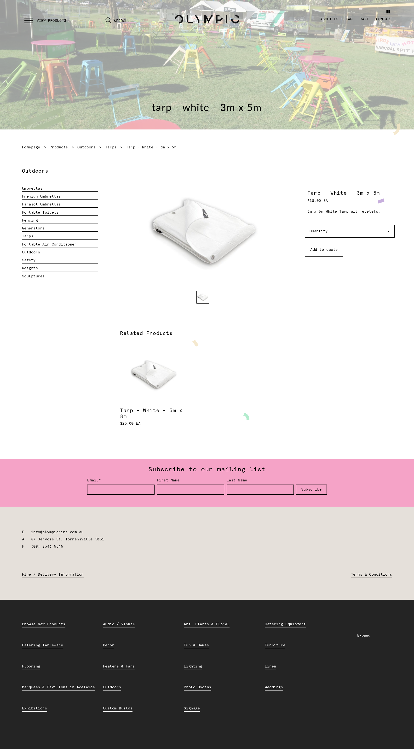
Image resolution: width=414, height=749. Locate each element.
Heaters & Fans (119, 666)
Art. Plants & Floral (207, 624)
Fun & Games (196, 645)
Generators (33, 228)
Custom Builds (118, 708)
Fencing (30, 220)
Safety (29, 260)
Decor (109, 645)
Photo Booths (197, 687)
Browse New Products (43, 624)
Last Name (237, 480)
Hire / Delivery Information (53, 574)
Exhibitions (34, 708)
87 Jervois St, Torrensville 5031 (67, 539)
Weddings (274, 687)
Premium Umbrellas (41, 196)
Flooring (31, 666)
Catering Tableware (42, 645)
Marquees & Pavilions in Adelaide (58, 687)
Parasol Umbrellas (41, 204)
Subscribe (311, 489)
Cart (364, 19)
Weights (30, 268)
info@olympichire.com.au (57, 532)
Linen (270, 666)
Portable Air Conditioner (49, 244)
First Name (168, 480)
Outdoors (86, 147)
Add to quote (324, 250)
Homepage (31, 147)
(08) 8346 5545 (47, 546)
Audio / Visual (119, 624)
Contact (384, 19)
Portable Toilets (40, 212)
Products (59, 147)
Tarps (111, 147)
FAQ (349, 19)
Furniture (275, 645)
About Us (329, 19)
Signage (192, 708)
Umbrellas (32, 188)
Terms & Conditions (371, 574)
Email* (94, 480)
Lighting (193, 666)
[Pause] (388, 12)
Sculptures (33, 276)
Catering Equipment (285, 624)
